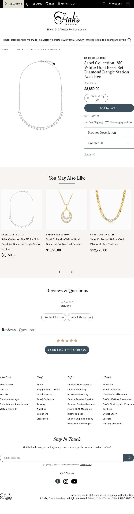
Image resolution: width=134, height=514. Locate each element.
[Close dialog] (126, 231)
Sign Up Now (99, 290)
